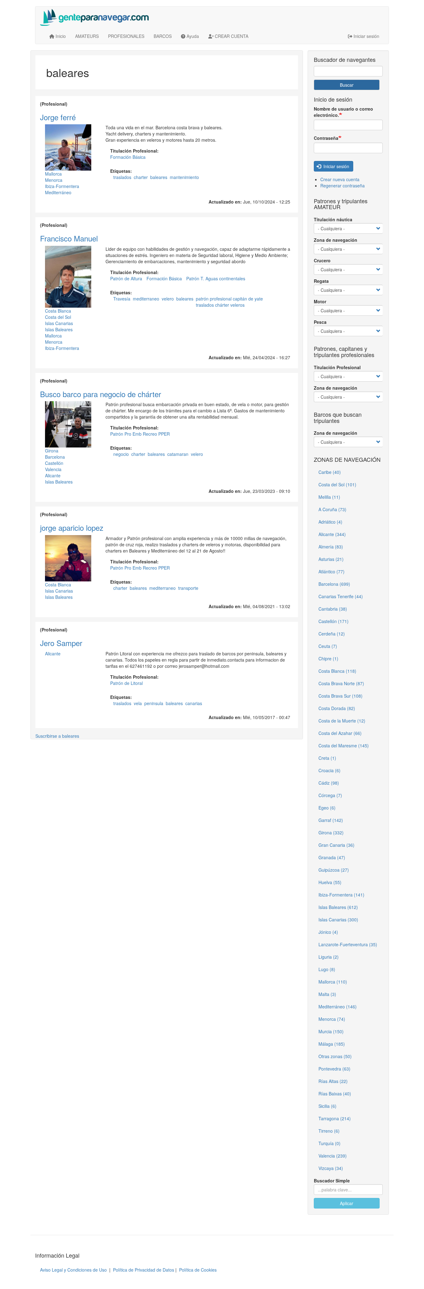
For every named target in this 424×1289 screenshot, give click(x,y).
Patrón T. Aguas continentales (215, 278)
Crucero (322, 260)
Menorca (53, 180)
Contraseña (326, 138)
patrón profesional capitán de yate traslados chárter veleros (229, 302)
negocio (121, 454)
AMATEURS (87, 36)
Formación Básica (128, 157)
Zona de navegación (335, 240)
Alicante (53, 475)
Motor (320, 301)
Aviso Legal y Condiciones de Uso (73, 1270)
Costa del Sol (58, 317)
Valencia (53, 469)
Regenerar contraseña (342, 185)
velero (168, 299)
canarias (193, 703)
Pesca (320, 322)
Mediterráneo (58, 192)
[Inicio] (96, 17)
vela (138, 703)
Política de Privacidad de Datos (143, 1270)
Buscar (347, 85)
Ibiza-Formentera (62, 186)
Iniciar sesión (335, 166)
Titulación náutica (333, 219)
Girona (51, 450)
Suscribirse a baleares (57, 736)
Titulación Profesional (337, 367)
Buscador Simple (332, 1180)
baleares (158, 177)
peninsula (153, 703)
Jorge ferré (58, 117)
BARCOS (163, 36)
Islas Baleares (59, 329)
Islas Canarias (59, 323)
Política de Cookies (198, 1270)
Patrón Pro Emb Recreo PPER (140, 434)
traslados (122, 177)
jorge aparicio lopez (71, 527)
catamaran (177, 454)
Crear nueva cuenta (339, 179)
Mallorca (53, 174)
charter (141, 177)
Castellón (54, 463)
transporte (188, 588)
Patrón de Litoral (126, 683)
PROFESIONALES (126, 36)
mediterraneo (146, 299)
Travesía (121, 299)
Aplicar (346, 1203)
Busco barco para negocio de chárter (100, 393)
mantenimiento (184, 177)
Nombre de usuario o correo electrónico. (343, 112)
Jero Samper (61, 642)
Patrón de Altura (126, 278)
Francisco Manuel (69, 238)
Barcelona (55, 457)
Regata (321, 281)
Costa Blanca (58, 311)
